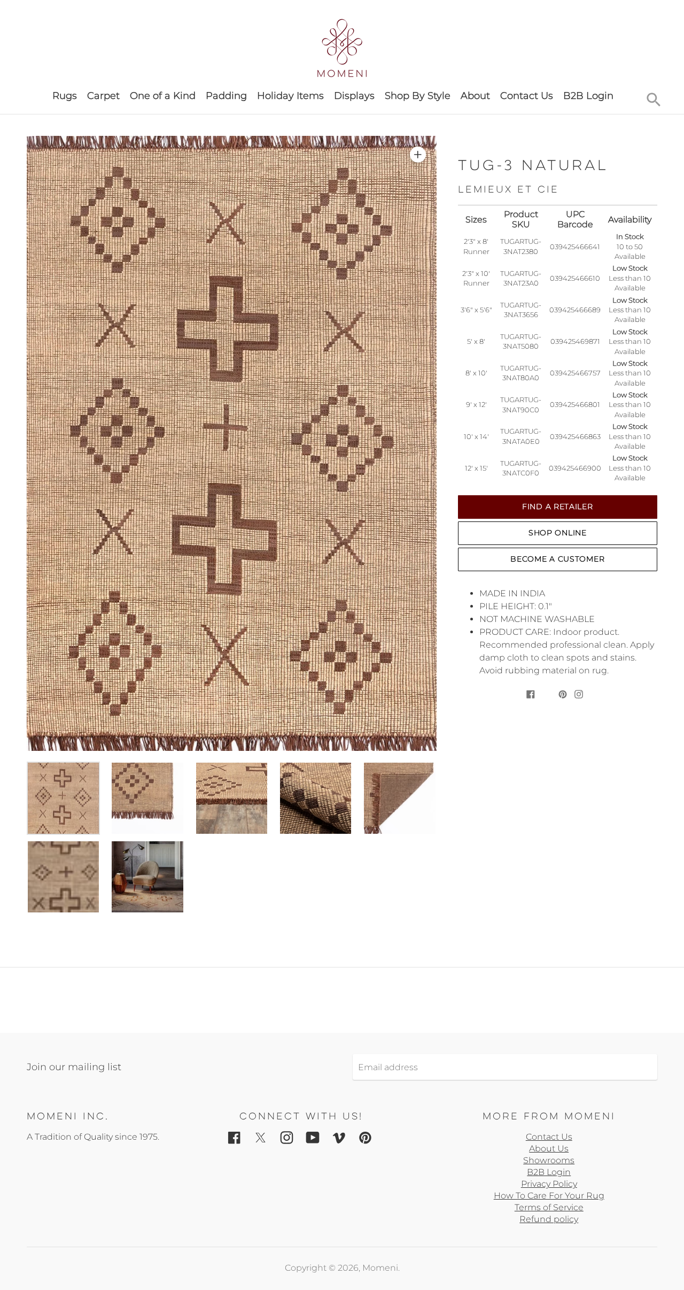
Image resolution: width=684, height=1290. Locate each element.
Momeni (380, 1268)
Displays (354, 96)
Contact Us (526, 96)
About (475, 96)
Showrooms (548, 1160)
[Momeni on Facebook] (234, 1137)
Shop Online (557, 533)
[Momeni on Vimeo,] (339, 1137)
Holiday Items (290, 96)
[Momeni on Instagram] (286, 1137)
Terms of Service (549, 1207)
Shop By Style (417, 96)
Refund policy (548, 1219)
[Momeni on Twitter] (260, 1137)
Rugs (64, 96)
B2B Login (588, 96)
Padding (226, 96)
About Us (549, 1148)
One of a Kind (163, 96)
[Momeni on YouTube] (313, 1137)
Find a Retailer (557, 506)
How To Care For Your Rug (549, 1196)
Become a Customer (557, 559)
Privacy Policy (549, 1184)
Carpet (103, 96)
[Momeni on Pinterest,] (365, 1137)
